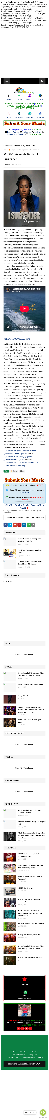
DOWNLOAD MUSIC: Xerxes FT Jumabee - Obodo (29, 901)
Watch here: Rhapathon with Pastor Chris (30, 551)
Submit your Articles (15, 134)
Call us (37, 132)
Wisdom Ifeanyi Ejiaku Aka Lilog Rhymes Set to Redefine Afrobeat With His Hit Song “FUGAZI (31, 709)
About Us (23, 1052)
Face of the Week (13, 1058)
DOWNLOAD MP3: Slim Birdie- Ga (30, 957)
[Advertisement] (24, 53)
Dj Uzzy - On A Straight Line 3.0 (29, 935)
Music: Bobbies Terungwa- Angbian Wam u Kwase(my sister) (30, 866)
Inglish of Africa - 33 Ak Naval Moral (31, 923)
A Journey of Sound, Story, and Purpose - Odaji (31, 823)
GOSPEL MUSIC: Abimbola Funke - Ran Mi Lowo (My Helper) (30, 563)
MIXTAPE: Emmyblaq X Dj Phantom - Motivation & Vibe (31, 855)
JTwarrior (7, 164)
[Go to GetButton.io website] (43, 1117)
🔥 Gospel (12, 150)
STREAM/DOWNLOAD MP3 (17, 339)
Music (22, 471)
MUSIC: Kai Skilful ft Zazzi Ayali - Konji (30, 721)
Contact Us (33, 1052)
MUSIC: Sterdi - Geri (25, 888)
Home (5, 150)
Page (9, 132)
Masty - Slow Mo (23, 696)
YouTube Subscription (28, 1058)
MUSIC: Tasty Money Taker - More (30, 684)
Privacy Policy (33, 1055)
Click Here (24, 492)
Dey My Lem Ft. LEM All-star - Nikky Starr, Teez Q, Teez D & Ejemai (31, 674)
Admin (16, 132)
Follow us (27, 132)
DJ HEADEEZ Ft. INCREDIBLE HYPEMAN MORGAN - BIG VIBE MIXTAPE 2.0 (30, 913)
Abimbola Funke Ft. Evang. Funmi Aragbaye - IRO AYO (30, 540)
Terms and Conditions (18, 1055)
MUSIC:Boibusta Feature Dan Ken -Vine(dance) (30, 878)
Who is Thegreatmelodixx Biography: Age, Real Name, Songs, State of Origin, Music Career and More (31, 835)
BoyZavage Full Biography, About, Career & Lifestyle (30, 811)
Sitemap (40, 1058)
